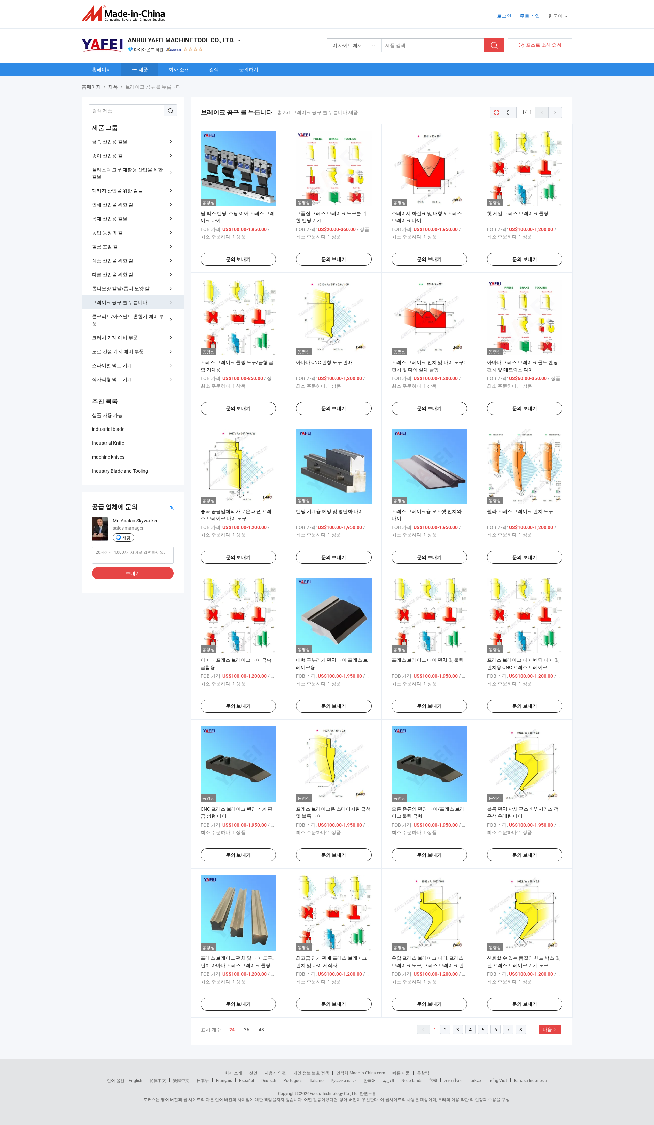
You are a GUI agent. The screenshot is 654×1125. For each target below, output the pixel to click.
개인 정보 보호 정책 (311, 1072)
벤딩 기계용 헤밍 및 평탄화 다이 (329, 511)
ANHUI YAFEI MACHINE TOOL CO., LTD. (181, 40)
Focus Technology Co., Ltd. (334, 1093)
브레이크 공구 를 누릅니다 (119, 302)
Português (292, 1080)
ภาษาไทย (453, 1080)
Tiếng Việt (497, 1080)
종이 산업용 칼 (107, 155)
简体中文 (158, 1080)
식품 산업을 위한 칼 (112, 260)
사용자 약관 (275, 1072)
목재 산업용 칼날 (109, 218)
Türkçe (475, 1080)
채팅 (126, 537)
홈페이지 (101, 69)
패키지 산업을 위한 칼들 (117, 190)
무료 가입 (530, 16)
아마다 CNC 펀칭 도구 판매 (324, 362)
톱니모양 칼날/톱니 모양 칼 (121, 288)
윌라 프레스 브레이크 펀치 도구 (520, 511)
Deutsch (268, 1080)
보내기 (133, 573)
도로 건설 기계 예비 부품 (118, 351)
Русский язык (343, 1080)
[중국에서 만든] (125, 13)
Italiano (317, 1080)
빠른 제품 (401, 1072)
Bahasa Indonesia (530, 1080)
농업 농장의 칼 (107, 232)
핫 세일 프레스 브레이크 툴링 (517, 213)
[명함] (171, 507)
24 (232, 1029)
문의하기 (248, 69)
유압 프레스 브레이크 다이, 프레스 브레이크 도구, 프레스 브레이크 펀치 (428, 965)
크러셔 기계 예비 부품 (115, 337)
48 (261, 1029)
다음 (547, 1029)
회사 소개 (179, 69)
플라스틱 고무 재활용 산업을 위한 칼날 (127, 173)
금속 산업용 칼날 (109, 141)
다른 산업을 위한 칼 (112, 274)
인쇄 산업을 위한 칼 (112, 204)
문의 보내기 (238, 259)
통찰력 (423, 1072)
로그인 (504, 16)
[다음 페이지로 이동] (555, 112)
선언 (253, 1072)
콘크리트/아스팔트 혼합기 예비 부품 (128, 320)
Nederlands (411, 1080)
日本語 (203, 1080)
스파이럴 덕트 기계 (112, 365)
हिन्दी (433, 1080)
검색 (214, 69)
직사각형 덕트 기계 (112, 379)
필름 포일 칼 (105, 246)
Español (246, 1080)
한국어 (369, 1080)
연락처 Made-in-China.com (360, 1072)
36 (246, 1029)
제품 (143, 69)
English (135, 1080)
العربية (388, 1080)
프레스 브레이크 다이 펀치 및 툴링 (428, 660)
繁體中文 (181, 1080)
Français (224, 1080)
